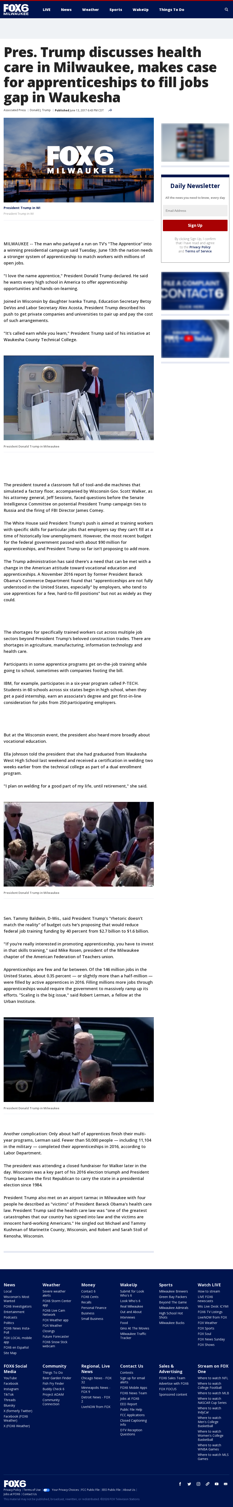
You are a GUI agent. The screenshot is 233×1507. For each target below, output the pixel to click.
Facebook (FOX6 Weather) (16, 1418)
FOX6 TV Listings (210, 1312)
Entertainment (14, 1312)
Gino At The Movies (134, 1328)
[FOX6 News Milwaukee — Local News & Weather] (19, 9)
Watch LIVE (209, 1284)
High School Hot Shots (171, 1315)
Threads (10, 1400)
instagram (198, 1484)
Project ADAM (53, 1394)
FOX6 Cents (90, 1297)
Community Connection (51, 1402)
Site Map (10, 1353)
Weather (51, 1284)
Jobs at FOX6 (129, 1398)
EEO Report (128, 1404)
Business (87, 1313)
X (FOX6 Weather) (17, 1426)
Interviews (127, 1317)
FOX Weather (52, 1325)
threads (207, 1484)
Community (54, 1366)
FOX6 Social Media (15, 1368)
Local (8, 1291)
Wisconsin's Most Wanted (16, 1299)
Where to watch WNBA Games (209, 1447)
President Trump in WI (22, 208)
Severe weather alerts (54, 1293)
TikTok (9, 1394)
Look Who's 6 (130, 1301)
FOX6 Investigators (18, 1306)
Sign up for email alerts (132, 1380)
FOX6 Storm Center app (57, 1303)
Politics (9, 1323)
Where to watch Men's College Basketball (209, 1421)
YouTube (10, 1378)
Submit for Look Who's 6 (132, 1293)
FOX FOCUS (168, 1389)
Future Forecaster (56, 1336)
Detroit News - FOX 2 (95, 1399)
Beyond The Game (173, 1302)
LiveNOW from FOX (212, 1317)
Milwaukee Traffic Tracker (133, 1336)
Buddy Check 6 (53, 1389)
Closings (49, 1331)
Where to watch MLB (213, 1393)
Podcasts (10, 1317)
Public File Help (131, 1409)
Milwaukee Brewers (173, 1291)
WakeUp (128, 1284)
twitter (189, 1484)
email (225, 1484)
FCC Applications (132, 1415)
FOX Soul (204, 1334)
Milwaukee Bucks (172, 1323)
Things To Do (53, 1372)
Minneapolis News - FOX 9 (95, 1389)
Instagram (11, 1389)
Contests (126, 1372)
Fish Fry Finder (53, 1383)
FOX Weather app (55, 1320)
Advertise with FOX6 (174, 1383)
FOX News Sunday (211, 1339)
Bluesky (9, 1405)
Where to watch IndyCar (209, 1410)
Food (124, 1323)
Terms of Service (198, 251)
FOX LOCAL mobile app (18, 1340)
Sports (165, 1284)
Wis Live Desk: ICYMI (213, 1306)
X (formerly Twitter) (18, 1411)
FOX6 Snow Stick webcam (55, 1344)
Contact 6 (88, 1291)
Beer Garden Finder (57, 1378)
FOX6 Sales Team (172, 1378)
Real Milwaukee (131, 1306)
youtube (216, 1484)
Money (88, 1284)
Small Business (92, 1318)
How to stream (209, 1291)
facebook (180, 1484)
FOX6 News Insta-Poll (17, 1330)
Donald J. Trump (40, 110)
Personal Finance (93, 1308)
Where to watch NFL (213, 1378)
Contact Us (131, 1366)
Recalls (86, 1302)
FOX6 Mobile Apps (133, 1387)
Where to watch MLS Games (213, 1456)
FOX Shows (206, 1344)
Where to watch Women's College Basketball (210, 1435)
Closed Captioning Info (133, 1422)
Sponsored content (173, 1394)
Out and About (131, 1312)
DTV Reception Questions (131, 1432)
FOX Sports (206, 1328)
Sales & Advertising (170, 1368)
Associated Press (15, 110)
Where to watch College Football (210, 1385)
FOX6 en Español (16, 1347)
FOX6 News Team (133, 1393)
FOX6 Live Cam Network (54, 1312)
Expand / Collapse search (226, 9)
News (9, 1284)
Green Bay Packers (173, 1297)
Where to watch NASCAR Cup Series (212, 1400)
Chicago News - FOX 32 (96, 1380)
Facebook (11, 1383)
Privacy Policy (200, 247)
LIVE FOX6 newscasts (205, 1299)
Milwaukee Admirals (173, 1308)
